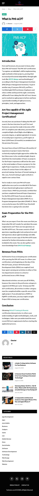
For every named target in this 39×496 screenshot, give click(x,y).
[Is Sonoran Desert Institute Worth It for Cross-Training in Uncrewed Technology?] (7, 376)
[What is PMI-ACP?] (19, 44)
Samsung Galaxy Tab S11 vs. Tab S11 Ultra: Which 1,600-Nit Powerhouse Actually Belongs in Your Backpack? (26, 388)
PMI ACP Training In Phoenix (18, 310)
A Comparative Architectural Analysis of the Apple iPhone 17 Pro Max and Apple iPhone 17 (26, 400)
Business (5, 426)
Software (5, 448)
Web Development (8, 461)
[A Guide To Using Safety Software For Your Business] (7, 366)
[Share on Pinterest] (28, 29)
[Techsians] (19, 3)
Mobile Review (6, 439)
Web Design (5, 458)
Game (4, 432)
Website (4, 464)
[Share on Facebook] (7, 29)
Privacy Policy (15, 485)
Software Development (9, 451)
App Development (7, 417)
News (3, 442)
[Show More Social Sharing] (35, 29)
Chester (10, 23)
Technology (5, 455)
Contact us (25, 485)
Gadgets (4, 429)
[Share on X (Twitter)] (17, 29)
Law (3, 436)
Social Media (6, 445)
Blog (4, 14)
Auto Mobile (6, 423)
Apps (3, 420)
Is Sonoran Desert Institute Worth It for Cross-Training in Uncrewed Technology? (25, 376)
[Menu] (3, 3)
